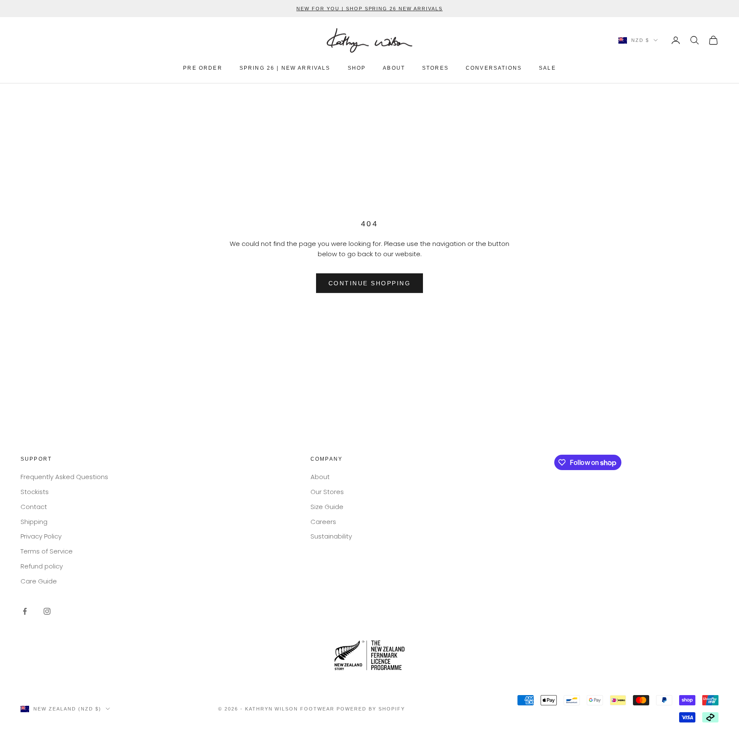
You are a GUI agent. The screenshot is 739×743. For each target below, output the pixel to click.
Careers (323, 521)
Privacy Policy (41, 536)
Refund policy (42, 566)
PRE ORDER (202, 68)
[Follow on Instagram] (47, 611)
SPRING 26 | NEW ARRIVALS (285, 68)
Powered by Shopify (371, 708)
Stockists (35, 491)
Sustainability (331, 536)
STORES (435, 68)
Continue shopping (369, 283)
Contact (34, 506)
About (320, 476)
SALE (547, 68)
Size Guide (326, 506)
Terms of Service (47, 551)
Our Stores (327, 491)
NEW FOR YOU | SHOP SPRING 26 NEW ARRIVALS (369, 8)
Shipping (34, 521)
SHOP (357, 68)
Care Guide (39, 581)
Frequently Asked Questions (64, 476)
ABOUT (394, 68)
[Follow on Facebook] (25, 611)
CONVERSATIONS (494, 68)
